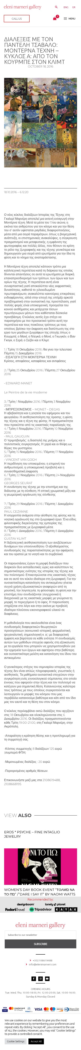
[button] (56, 7)
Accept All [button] (36, 1041)
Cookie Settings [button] (15, 1041)
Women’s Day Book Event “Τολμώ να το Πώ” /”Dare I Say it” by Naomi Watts (39, 892)
